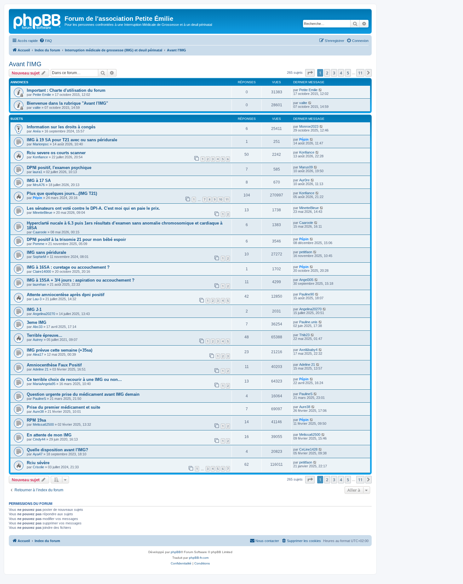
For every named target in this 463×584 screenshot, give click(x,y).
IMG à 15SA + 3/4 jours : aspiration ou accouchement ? (80, 280)
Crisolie (38, 467)
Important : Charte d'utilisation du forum (66, 90)
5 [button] (348, 73)
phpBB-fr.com (199, 557)
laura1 (37, 172)
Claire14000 (42, 271)
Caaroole (40, 232)
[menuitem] (45, 40)
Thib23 (304, 335)
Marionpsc (41, 144)
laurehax (39, 284)
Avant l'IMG (25, 64)
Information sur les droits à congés (61, 127)
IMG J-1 (34, 309)
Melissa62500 (43, 424)
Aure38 (38, 411)
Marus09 (306, 167)
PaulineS (39, 398)
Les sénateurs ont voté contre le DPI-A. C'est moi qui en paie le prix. (93, 208)
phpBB (176, 552)
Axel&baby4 (308, 350)
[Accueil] (37, 20)
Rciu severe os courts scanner (56, 152)
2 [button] (327, 73)
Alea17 (38, 354)
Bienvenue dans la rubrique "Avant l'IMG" (67, 103)
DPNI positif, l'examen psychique (59, 167)
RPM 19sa (36, 420)
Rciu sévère (38, 462)
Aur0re (304, 180)
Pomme (38, 244)
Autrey (38, 340)
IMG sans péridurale (46, 252)
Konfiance (40, 157)
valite (37, 107)
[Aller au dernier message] (320, 90)
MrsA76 (39, 185)
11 (227, 199)
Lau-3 (37, 299)
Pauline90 (306, 294)
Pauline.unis (308, 322)
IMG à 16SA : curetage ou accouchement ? (68, 267)
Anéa (37, 131)
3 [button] (334, 73)
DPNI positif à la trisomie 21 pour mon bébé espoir (76, 239)
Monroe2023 (308, 126)
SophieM (39, 257)
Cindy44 (39, 439)
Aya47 (38, 454)
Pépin (304, 139)
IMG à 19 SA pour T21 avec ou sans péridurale (72, 139)
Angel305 (306, 280)
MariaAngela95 (44, 384)
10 (220, 199)
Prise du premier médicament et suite (63, 407)
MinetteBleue (42, 212)
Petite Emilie (42, 94)
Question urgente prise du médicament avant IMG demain (83, 394)
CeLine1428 (308, 449)
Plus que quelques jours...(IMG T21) (62, 193)
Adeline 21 (41, 369)
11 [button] (360, 73)
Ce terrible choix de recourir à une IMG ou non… (74, 379)
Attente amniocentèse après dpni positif (65, 294)
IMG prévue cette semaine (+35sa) (59, 350)
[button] (310, 73)
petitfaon (305, 252)
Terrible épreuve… (44, 335)
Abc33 (38, 327)
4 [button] (341, 73)
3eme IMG (36, 322)
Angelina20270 (44, 314)
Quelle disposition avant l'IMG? (57, 449)
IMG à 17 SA (39, 180)
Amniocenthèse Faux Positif (54, 365)
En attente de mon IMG (49, 435)
